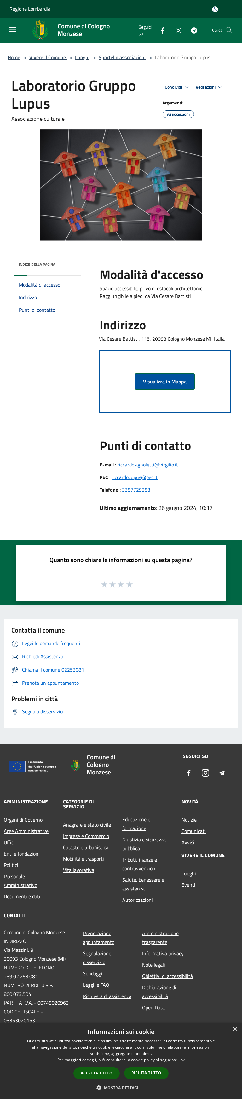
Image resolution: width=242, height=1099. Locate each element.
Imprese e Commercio (86, 836)
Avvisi (188, 842)
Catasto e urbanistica (85, 847)
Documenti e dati (22, 896)
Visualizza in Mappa (165, 381)
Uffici (9, 842)
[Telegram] (191, 30)
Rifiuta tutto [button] (146, 1072)
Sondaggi (92, 973)
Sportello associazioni (122, 57)
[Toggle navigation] (12, 29)
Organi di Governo (23, 819)
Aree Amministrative (26, 831)
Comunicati (194, 831)
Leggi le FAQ (96, 985)
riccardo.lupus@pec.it (135, 477)
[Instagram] (176, 30)
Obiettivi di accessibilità (167, 976)
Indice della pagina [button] (37, 264)
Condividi (174, 87)
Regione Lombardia (29, 9)
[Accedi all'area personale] (215, 9)
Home (14, 57)
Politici (11, 865)
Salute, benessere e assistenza (143, 884)
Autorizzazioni (137, 900)
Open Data (154, 1007)
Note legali (153, 964)
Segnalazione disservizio (97, 958)
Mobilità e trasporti (83, 858)
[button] (121, 1087)
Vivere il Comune (48, 57)
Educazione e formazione (136, 824)
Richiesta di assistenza (107, 996)
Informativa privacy (163, 953)
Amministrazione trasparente (160, 937)
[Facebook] (160, 30)
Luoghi (82, 57)
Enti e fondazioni (22, 853)
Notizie (189, 819)
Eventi (188, 885)
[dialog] (121, 1061)
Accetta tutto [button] (96, 1073)
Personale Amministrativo (20, 881)
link (181, 1060)
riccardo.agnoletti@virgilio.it (147, 464)
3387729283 (136, 490)
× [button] (235, 1029)
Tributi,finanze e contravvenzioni (139, 864)
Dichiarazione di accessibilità (159, 992)
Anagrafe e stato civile (87, 824)
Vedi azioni (206, 87)
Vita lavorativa (78, 870)
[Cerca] (229, 30)
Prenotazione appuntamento (98, 937)
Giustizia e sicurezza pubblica (144, 844)
